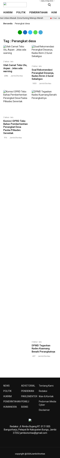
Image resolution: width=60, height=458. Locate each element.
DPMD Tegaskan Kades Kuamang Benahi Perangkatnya (43, 348)
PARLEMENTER (29, 396)
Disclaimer (44, 410)
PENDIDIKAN (27, 391)
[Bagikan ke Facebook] (25, 33)
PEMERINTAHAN (38, 12)
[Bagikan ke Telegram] (40, 33)
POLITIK (21, 12)
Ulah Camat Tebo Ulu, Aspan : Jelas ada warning (15, 68)
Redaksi (43, 391)
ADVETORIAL (28, 385)
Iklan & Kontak (46, 396)
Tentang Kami (46, 385)
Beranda (7, 23)
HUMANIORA (10, 406)
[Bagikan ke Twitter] (30, 33)
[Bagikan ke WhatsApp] (35, 33)
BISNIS (24, 406)
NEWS (6, 385)
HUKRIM (7, 12)
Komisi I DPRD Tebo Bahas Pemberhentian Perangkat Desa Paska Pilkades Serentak (15, 127)
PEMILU (25, 401)
